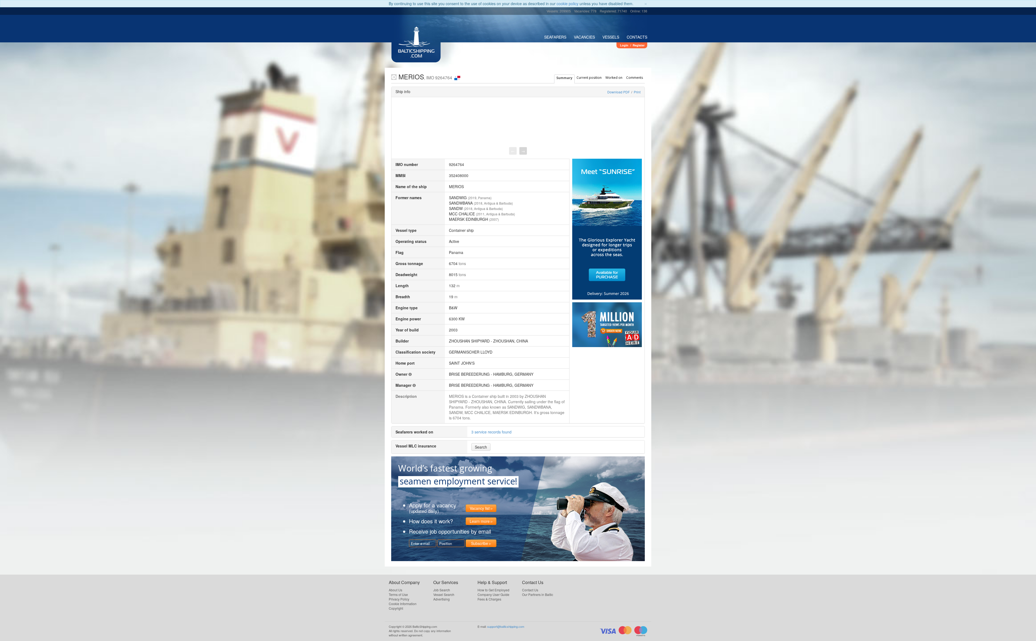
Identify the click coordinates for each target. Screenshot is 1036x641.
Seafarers (555, 37)
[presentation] (513, 151)
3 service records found (491, 432)
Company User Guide (493, 594)
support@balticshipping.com (505, 626)
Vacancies (584, 37)
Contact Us (530, 590)
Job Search (441, 590)
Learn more (480, 521)
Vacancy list (480, 508)
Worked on (613, 77)
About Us (395, 590)
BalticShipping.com (416, 54)
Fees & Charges (489, 599)
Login (624, 45)
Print (637, 92)
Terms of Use (398, 594)
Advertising (441, 599)
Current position (589, 77)
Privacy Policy (399, 599)
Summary (564, 78)
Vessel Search (443, 594)
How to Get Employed (493, 590)
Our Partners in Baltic (537, 594)
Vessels (610, 37)
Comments (634, 77)
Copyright (396, 608)
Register (639, 45)
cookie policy (567, 3)
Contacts (637, 37)
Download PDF (618, 92)
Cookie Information (403, 603)
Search (481, 447)
